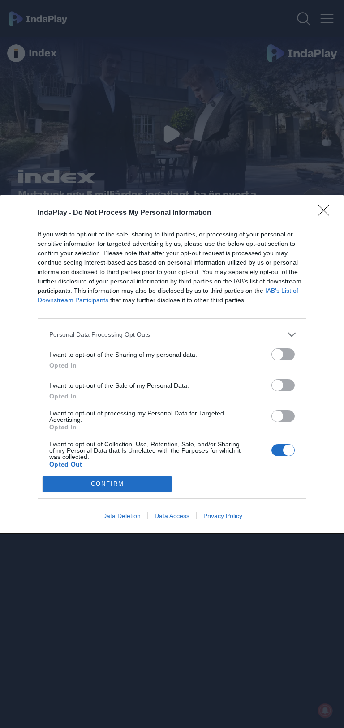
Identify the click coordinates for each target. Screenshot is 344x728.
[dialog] (172, 364)
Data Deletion (121, 515)
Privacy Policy (222, 515)
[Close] (326, 213)
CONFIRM (107, 483)
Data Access (172, 515)
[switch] (283, 354)
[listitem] (172, 334)
